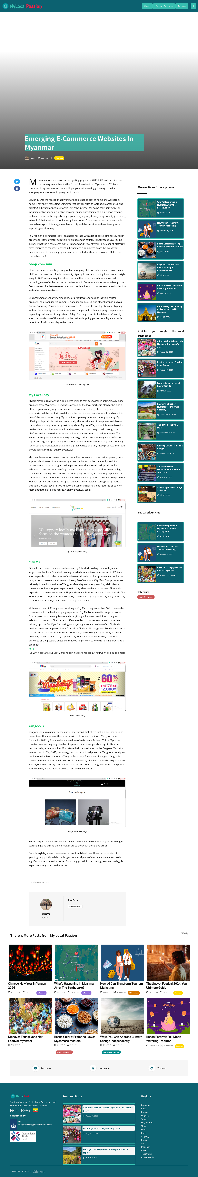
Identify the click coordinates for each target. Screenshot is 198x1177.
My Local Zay (39, 394)
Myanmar (59, 158)
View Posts (46, 918)
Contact (36, 1170)
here (31, 648)
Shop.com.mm (40, 264)
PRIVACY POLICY (26, 1171)
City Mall (35, 562)
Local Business (75, 907)
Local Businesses (146, 597)
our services (16, 1171)
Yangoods (36, 726)
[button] (147, 6)
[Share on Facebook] (17, 188)
